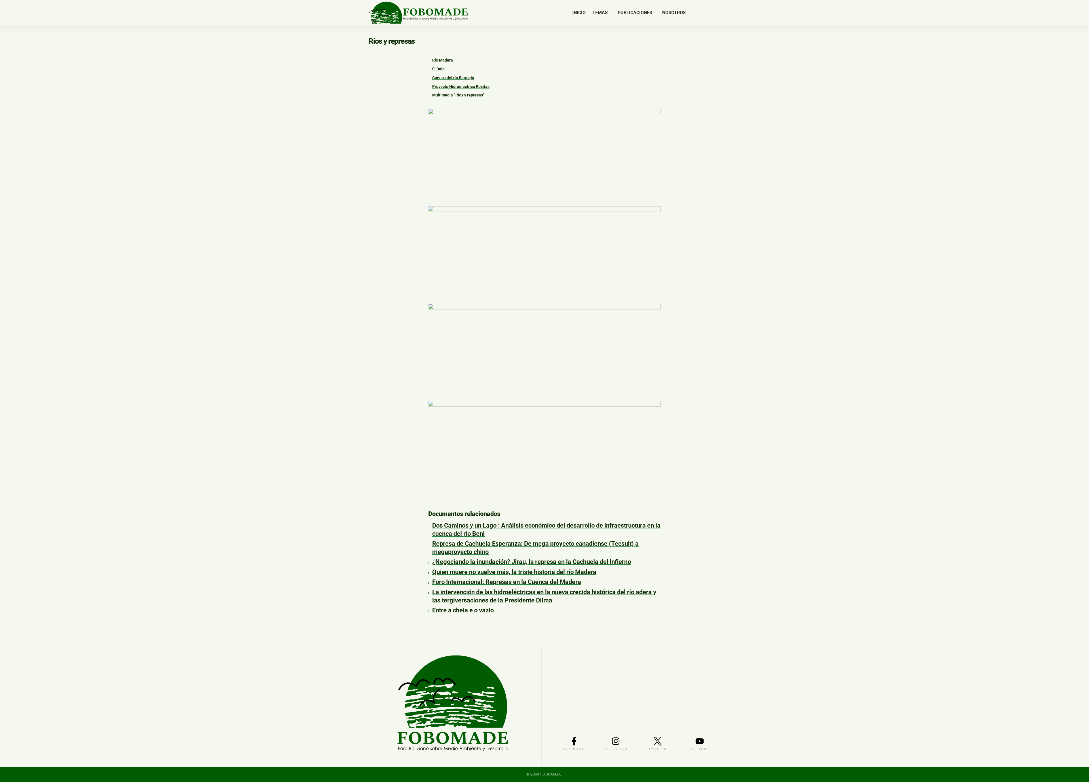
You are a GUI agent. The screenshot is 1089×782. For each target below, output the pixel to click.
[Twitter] (699, 12)
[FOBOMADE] (418, 13)
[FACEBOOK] (574, 741)
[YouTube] (706, 12)
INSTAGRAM (616, 749)
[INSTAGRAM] (615, 741)
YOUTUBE (699, 749)
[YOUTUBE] (699, 741)
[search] (716, 13)
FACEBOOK (574, 749)
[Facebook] (693, 12)
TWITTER (658, 749)
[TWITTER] (657, 741)
